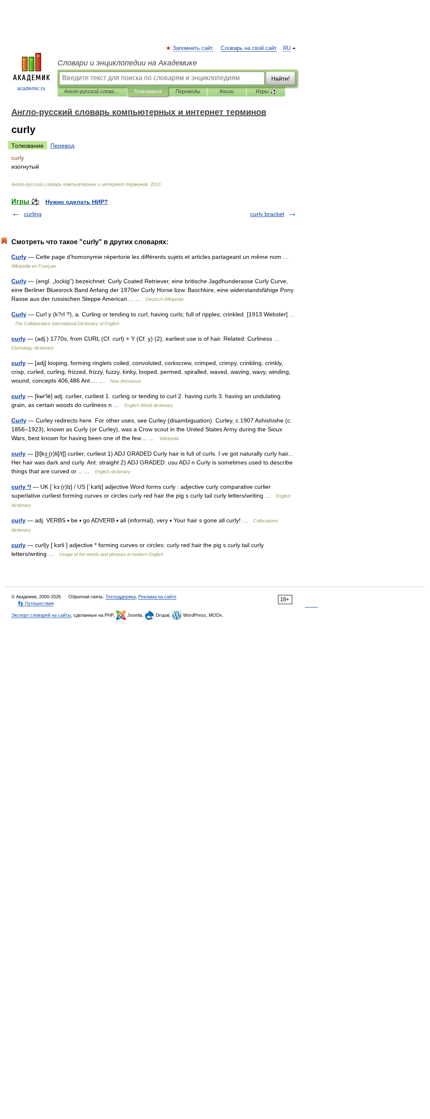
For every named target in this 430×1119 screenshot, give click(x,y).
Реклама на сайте (157, 596)
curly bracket (267, 214)
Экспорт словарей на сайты (41, 615)
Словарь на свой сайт (249, 48)
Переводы (188, 91)
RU (287, 48)
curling (33, 214)
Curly (18, 256)
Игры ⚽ (266, 91)
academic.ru (31, 88)
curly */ (21, 486)
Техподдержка (120, 596)
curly (18, 338)
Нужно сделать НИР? (76, 201)
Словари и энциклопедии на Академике (127, 63)
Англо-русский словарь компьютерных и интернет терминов (92, 91)
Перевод (62, 145)
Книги (227, 91)
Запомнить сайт (193, 48)
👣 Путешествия (36, 603)
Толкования (148, 91)
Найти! (280, 78)
